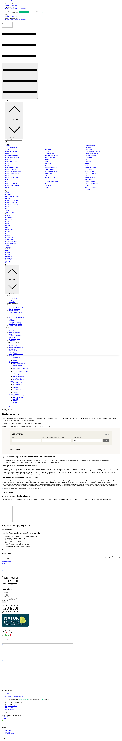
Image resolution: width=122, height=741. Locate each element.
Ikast (46, 161)
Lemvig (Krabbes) (49, 169)
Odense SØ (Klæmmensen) (12, 204)
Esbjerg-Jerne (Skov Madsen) (13, 173)
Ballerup (7, 215)
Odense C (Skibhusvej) (11, 202)
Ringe (6, 208)
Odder (46, 175)
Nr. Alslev (7, 254)
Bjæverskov (8, 217)
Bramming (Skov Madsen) (12, 155)
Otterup (7, 206)
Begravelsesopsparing (18, 391)
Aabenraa (87, 189)
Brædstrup (8, 159)
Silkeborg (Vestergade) (90, 145)
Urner (14, 386)
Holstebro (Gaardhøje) (50, 153)
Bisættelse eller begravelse (19, 363)
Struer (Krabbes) (89, 157)
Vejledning (11, 355)
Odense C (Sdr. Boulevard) (12, 200)
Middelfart (7, 198)
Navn (3, 592)
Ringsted (7, 235)
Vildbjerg (87, 185)
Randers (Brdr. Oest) (50, 177)
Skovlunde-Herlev (9, 237)
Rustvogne (15, 387)
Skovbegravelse (16, 366)
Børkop (7, 163)
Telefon (4, 596)
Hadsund (7, 187)
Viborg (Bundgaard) (90, 181)
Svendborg (8, 210)
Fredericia (7, 175)
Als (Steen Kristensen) (11, 147)
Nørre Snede (48, 173)
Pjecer (14, 358)
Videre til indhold (7, 1)
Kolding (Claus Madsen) (51, 167)
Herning (47, 151)
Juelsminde (48, 163)
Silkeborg (47, 187)
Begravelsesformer (13, 362)
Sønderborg (88, 161)
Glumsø (7, 221)
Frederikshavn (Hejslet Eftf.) (12, 177)
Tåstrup (7, 245)
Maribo (7, 250)
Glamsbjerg (8, 194)
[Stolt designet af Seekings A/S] (6, 712)
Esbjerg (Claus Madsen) (11, 169)
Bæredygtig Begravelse (18, 378)
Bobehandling (16, 392)
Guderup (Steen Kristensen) (12, 185)
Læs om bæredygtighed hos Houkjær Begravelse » (12, 566)
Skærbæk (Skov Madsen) (91, 153)
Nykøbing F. (8, 256)
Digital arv (15, 360)
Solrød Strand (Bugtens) (11, 241)
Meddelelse (5, 600)
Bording (7, 153)
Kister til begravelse (18, 383)
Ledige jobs (15, 399)
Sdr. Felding (48, 185)
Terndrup (87, 163)
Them (86, 165)
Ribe (46, 179)
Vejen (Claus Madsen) (90, 177)
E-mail (4, 594)
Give (6, 179)
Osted (6, 233)
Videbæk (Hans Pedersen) (91, 183)
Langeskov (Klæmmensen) (12, 196)
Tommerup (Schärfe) (10, 212)
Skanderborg (88, 147)
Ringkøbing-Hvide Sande (51, 181)
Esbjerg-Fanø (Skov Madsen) (13, 171)
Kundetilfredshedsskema (19, 397)
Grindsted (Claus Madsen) (12, 183)
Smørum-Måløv (9, 239)
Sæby (86, 159)
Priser (14, 373)
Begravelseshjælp (17, 375)
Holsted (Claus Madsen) (51, 155)
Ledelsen (15, 402)
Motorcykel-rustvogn (18, 389)
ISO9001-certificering (18, 395)
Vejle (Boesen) (88, 179)
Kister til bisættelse (17, 384)
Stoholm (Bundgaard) (90, 155)
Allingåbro (7, 145)
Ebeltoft (7, 165)
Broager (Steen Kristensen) (12, 157)
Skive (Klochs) (88, 149)
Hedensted (48, 149)
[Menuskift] (20, 81)
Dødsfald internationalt (18, 376)
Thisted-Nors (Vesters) (90, 167)
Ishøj (6, 227)
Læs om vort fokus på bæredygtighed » (10, 503)
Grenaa (7, 181)
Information (12, 370)
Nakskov (7, 252)
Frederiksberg (8, 219)
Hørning (47, 159)
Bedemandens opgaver (18, 379)
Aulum (7, 149)
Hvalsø (7, 223)
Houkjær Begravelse (14, 394)
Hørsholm (7, 225)
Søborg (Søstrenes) (10, 243)
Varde (86, 175)
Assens (7, 192)
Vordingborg (8, 247)
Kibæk (46, 165)
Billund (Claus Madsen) (11, 151)
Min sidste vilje (16, 357)
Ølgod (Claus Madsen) (90, 187)
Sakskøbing (8, 258)
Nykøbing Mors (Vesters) (51, 171)
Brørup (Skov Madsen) (11, 161)
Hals (46, 145)
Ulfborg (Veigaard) (89, 171)
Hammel (47, 147)
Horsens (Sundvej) (50, 157)
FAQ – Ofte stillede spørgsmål (20, 371)
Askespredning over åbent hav (20, 368)
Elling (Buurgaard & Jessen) (12, 167)
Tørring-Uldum (88, 169)
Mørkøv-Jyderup (9, 229)
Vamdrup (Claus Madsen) (91, 173)
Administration (16, 400)
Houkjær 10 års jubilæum (19, 403)
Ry (46, 183)
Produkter (11, 381)
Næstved (7, 231)
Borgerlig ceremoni (17, 365)
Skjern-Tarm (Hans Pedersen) (92, 151)
